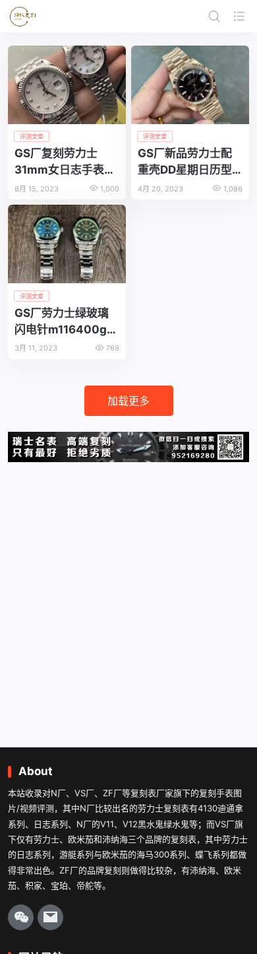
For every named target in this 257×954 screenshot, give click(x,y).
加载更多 (128, 400)
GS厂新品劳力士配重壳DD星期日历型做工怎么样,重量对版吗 (190, 162)
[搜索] (214, 16)
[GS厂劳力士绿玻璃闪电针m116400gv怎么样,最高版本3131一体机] (67, 244)
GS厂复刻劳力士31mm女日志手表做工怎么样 (64, 162)
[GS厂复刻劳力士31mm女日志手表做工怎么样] (67, 85)
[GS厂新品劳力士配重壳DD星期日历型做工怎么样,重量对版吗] (190, 85)
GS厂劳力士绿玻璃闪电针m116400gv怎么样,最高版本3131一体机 (63, 321)
